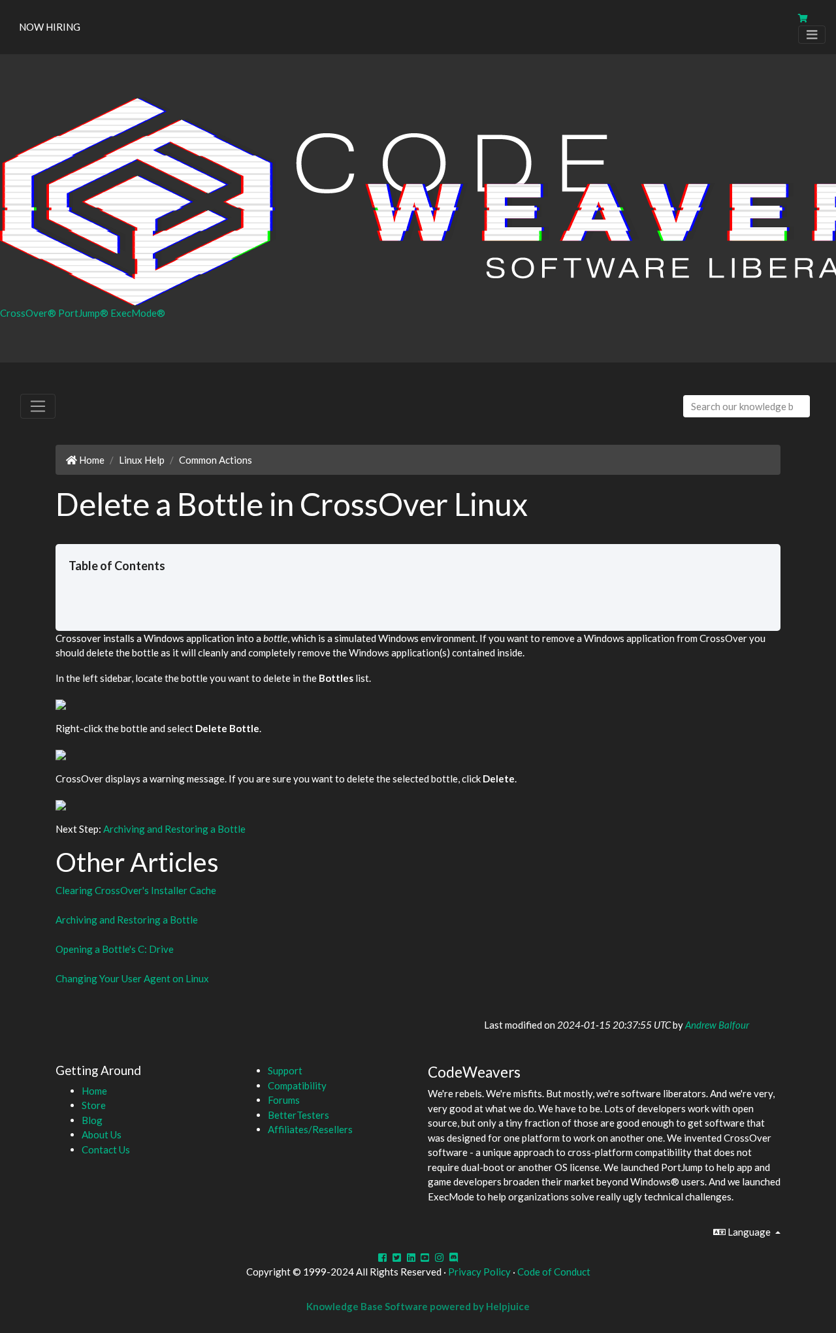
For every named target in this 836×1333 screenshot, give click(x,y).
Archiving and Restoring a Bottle (174, 829)
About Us (101, 1134)
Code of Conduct (553, 1271)
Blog (92, 1120)
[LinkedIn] (411, 1257)
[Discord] (453, 1257)
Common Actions (215, 460)
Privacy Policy (479, 1271)
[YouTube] (425, 1257)
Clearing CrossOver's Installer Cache (136, 890)
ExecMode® (137, 313)
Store (94, 1105)
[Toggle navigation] (812, 34)
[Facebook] (382, 1257)
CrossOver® (29, 313)
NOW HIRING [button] (49, 27)
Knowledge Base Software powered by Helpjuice (418, 1306)
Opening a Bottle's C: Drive (115, 949)
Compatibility (297, 1085)
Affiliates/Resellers (310, 1129)
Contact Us (106, 1149)
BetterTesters (298, 1115)
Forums (284, 1100)
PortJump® (84, 313)
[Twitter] (397, 1257)
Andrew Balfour (717, 1025)
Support (285, 1070)
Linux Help (142, 460)
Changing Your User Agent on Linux (132, 978)
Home (90, 460)
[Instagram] (439, 1257)
